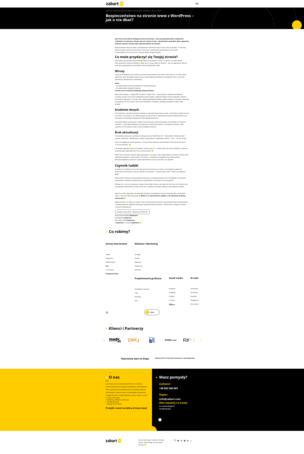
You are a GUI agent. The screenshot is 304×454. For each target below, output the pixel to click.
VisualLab (193, 296)
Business (117, 11)
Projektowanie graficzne (148, 278)
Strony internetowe (116, 243)
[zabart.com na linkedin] (185, 441)
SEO (107, 266)
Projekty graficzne (113, 402)
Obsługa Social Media (114, 404)
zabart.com (109, 11)
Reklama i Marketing (146, 243)
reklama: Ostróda (158, 440)
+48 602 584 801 (168, 388)
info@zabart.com (170, 399)
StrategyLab (194, 300)
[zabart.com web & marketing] (115, 4)
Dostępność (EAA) (112, 274)
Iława (145, 442)
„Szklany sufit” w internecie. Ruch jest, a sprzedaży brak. (175, 358)
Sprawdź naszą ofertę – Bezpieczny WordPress (132, 212)
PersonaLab (194, 304)
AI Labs (194, 277)
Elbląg (150, 442)
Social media (176, 277)
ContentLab (194, 289)
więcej (152, 312)
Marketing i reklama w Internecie (118, 400)
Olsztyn (140, 442)
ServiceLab (194, 292)
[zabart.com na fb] (178, 441)
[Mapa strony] (175, 441)
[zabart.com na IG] (181, 441)
